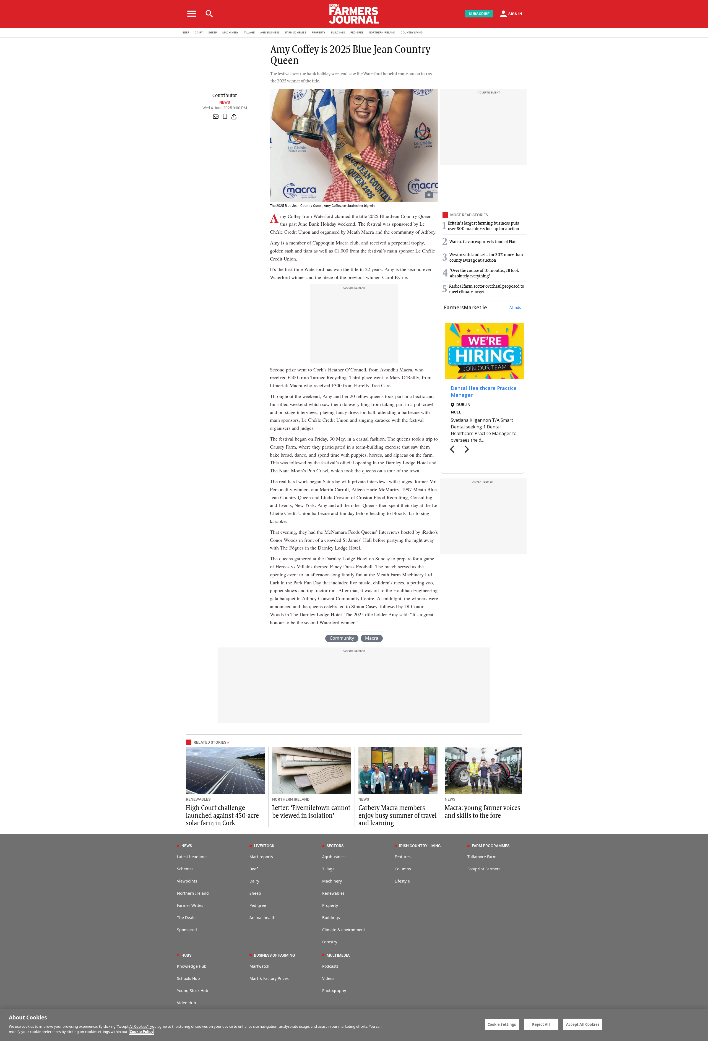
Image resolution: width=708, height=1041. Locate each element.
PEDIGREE (356, 32)
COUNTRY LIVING (412, 32)
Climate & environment (343, 929)
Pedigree (257, 905)
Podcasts (330, 966)
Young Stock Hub (192, 990)
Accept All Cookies (582, 1024)
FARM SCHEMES (295, 32)
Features (403, 856)
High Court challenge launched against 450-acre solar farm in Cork (222, 815)
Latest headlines (192, 856)
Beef (253, 868)
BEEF (186, 32)
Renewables (333, 893)
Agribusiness (334, 856)
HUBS (186, 955)
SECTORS (335, 846)
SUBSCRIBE (479, 14)
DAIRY (199, 32)
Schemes (185, 868)
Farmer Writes (190, 905)
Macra (371, 638)
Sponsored (187, 929)
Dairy (254, 881)
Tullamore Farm (481, 856)
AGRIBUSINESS (270, 32)
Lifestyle (402, 881)
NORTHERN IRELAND (382, 32)
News (224, 102)
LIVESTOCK (264, 846)
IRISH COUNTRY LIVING (420, 846)
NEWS (363, 799)
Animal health (262, 917)
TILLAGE (249, 32)
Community (342, 638)
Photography (334, 990)
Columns (403, 868)
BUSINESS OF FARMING (274, 955)
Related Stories (210, 742)
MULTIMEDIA (338, 955)
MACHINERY (230, 32)
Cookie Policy (141, 1031)
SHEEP (212, 32)
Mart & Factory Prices (269, 978)
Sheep (255, 893)
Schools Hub (188, 978)
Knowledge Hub (192, 966)
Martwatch (259, 966)
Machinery (332, 881)
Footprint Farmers (484, 868)
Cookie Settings (502, 1024)
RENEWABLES (198, 799)
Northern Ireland (193, 893)
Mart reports (261, 856)
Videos (328, 978)
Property (330, 905)
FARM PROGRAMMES (490, 846)
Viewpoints (187, 881)
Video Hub (186, 1002)
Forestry (329, 941)
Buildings (331, 917)
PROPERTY (318, 32)
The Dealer (187, 917)
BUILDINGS (338, 32)
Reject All (541, 1024)
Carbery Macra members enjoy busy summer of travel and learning (397, 815)
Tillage (328, 868)
